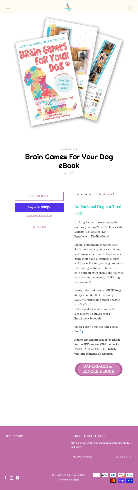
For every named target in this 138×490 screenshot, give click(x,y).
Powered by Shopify (69, 479)
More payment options (39, 215)
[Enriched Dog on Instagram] (11, 477)
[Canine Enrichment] (98, 384)
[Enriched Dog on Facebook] (5, 477)
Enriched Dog (79, 475)
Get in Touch (14, 436)
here (109, 194)
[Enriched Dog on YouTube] (17, 477)
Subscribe (122, 457)
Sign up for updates (88, 436)
